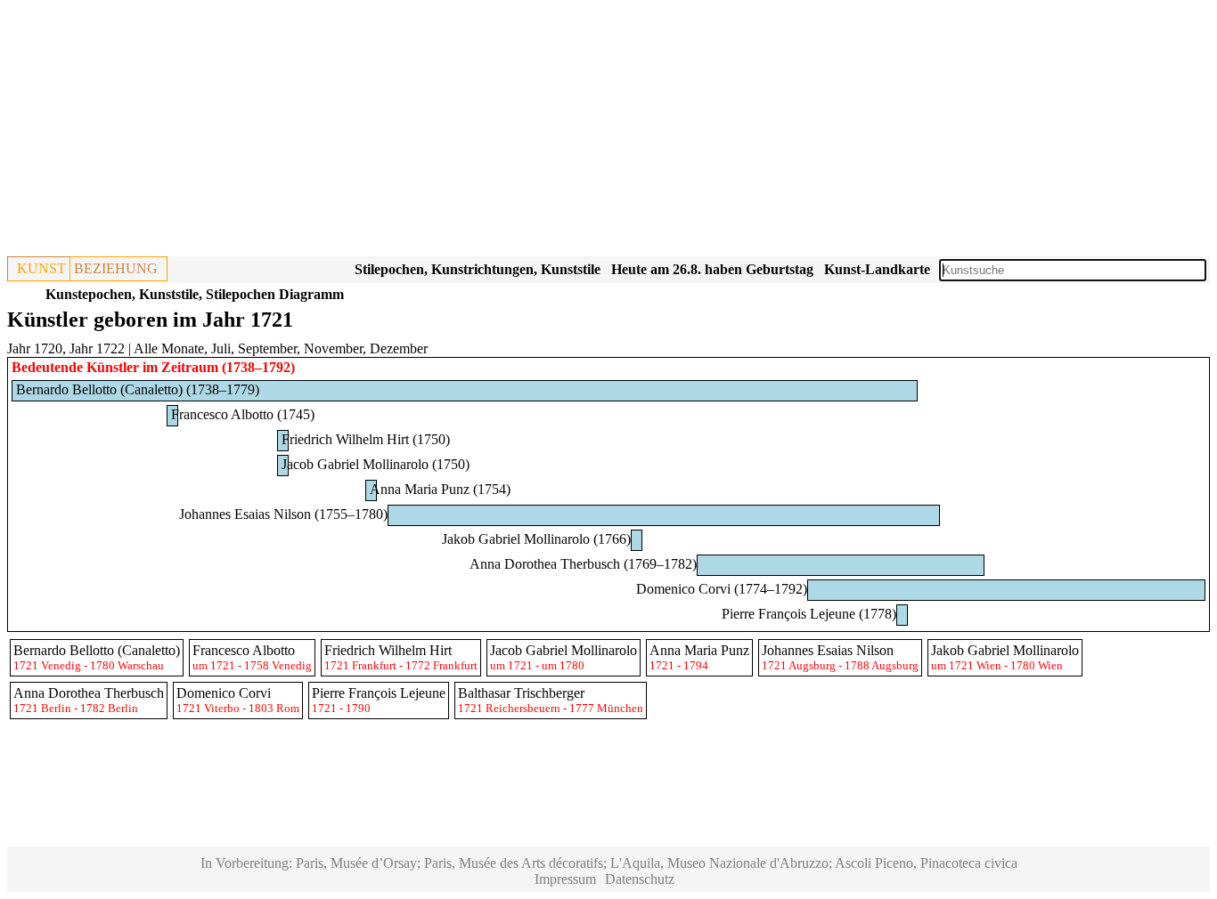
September (267, 348)
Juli (221, 348)
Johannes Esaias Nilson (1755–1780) (283, 514)
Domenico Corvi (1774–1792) (721, 588)
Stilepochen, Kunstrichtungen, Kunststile (477, 269)
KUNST (41, 268)
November (333, 348)
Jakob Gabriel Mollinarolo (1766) (536, 539)
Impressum (565, 879)
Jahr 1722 (97, 348)
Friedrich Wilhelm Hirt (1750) (366, 439)
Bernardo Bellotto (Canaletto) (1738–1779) (137, 389)
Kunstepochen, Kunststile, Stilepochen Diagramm (194, 294)
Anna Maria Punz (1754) (440, 489)
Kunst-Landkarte (877, 269)
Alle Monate (169, 348)
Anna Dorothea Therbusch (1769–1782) (583, 563)
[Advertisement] (541, 131)
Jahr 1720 (34, 348)
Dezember (399, 348)
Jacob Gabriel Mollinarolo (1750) (376, 464)
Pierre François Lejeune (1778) (809, 613)
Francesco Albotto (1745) (242, 414)
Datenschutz (639, 879)
